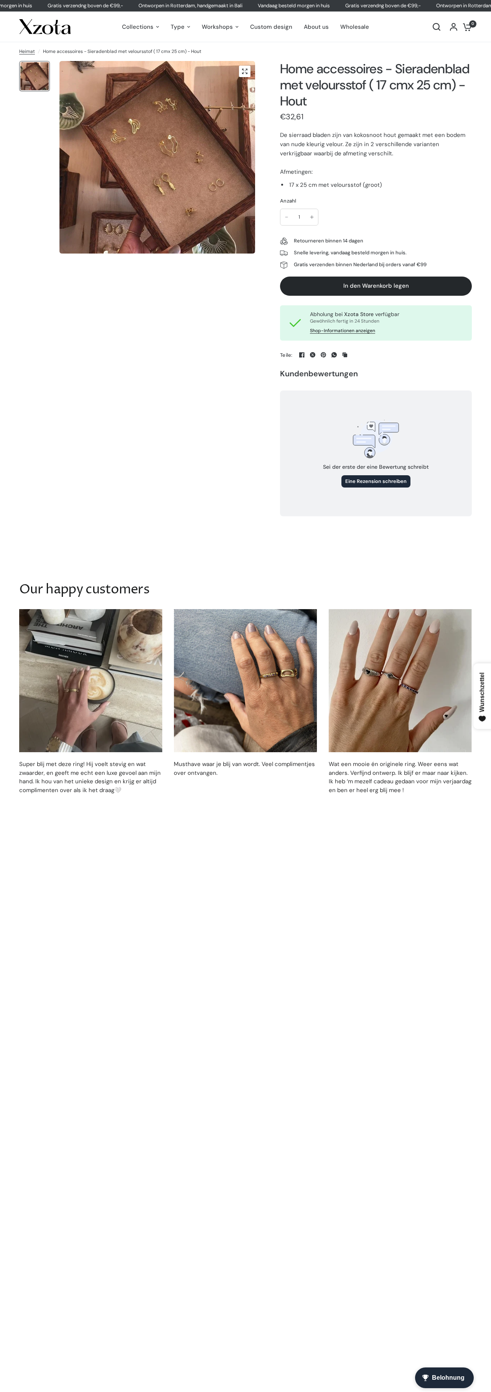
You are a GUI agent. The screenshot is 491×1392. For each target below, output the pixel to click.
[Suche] (436, 27)
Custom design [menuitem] (271, 27)
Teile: (286, 355)
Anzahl (288, 201)
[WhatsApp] (334, 354)
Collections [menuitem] (137, 27)
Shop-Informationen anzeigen (342, 330)
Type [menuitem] (178, 27)
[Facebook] (301, 354)
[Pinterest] (323, 354)
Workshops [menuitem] (217, 27)
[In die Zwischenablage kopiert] (344, 354)
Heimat (27, 51)
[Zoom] (244, 71)
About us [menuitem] (316, 27)
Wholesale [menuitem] (354, 27)
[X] (312, 354)
